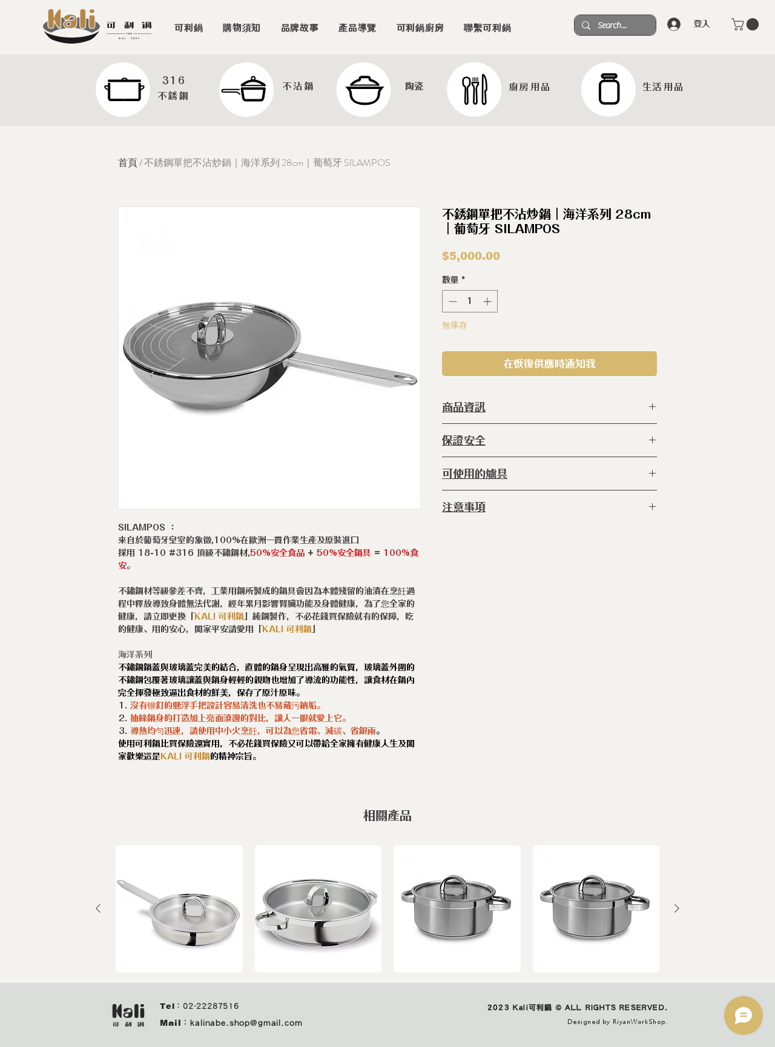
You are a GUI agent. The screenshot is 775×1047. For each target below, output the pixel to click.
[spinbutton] (470, 301)
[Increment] (488, 301)
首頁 (127, 163)
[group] (387, 909)
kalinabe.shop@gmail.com (246, 1023)
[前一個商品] (98, 908)
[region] (143, 90)
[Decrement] (451, 301)
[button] (746, 24)
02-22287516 (211, 1006)
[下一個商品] (677, 908)
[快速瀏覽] (179, 909)
